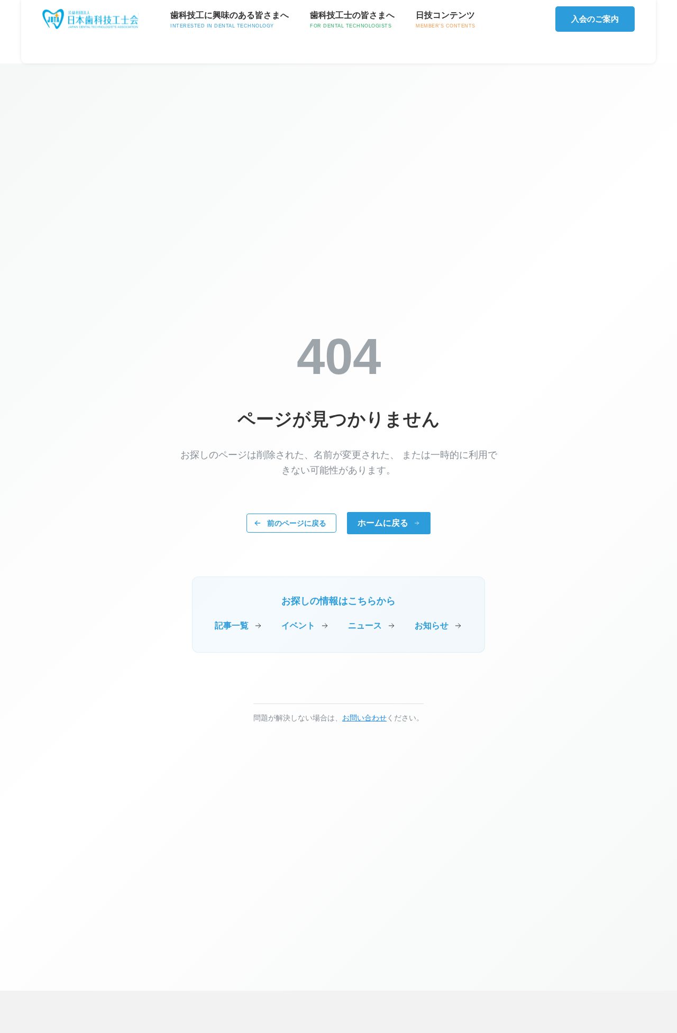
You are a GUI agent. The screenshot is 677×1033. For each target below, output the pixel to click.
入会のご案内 (595, 18)
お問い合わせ (364, 718)
